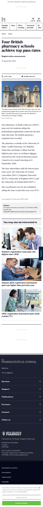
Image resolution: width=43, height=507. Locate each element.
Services (6, 381)
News (13, 25)
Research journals (30, 27)
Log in (32, 21)
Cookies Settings (21, 497)
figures (33, 153)
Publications (7, 396)
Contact (5, 412)
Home (4, 34)
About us (5, 368)
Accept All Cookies (21, 503)
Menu (39, 21)
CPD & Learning (21, 27)
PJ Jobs (39, 27)
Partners (6, 404)
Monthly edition (5, 27)
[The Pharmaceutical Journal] (3, 19)
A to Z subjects (7, 372)
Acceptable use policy (9, 468)
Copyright (5, 481)
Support (5, 389)
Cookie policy (6, 477)
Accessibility (6, 472)
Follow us (6, 419)
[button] (41, 253)
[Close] (39, 487)
